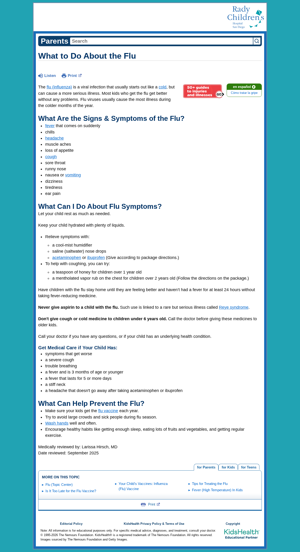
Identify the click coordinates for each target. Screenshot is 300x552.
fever (50, 125)
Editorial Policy (71, 523)
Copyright (233, 523)
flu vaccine (108, 410)
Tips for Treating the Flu (210, 484)
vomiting (73, 175)
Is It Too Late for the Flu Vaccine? (70, 491)
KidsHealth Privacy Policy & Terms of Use (154, 523)
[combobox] (161, 41)
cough (51, 156)
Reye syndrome (233, 307)
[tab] (248, 467)
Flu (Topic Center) (59, 485)
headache (54, 138)
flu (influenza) (59, 87)
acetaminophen (66, 257)
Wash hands (56, 423)
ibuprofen (96, 257)
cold (162, 87)
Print (72, 75)
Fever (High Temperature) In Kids (217, 490)
